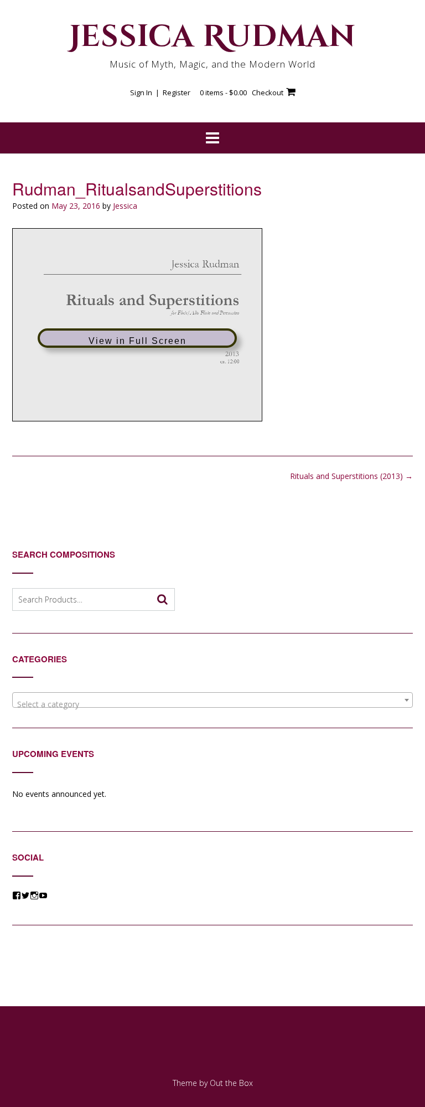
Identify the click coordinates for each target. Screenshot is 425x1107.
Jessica (125, 205)
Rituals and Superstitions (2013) (351, 476)
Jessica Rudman (212, 37)
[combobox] (212, 700)
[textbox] (212, 704)
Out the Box (231, 1083)
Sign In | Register (160, 92)
